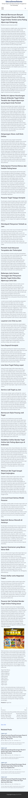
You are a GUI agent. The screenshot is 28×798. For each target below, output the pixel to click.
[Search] (25, 8)
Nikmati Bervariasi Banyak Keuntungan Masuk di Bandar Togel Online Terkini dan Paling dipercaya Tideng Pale (14, 737)
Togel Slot (8, 702)
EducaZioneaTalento (14, 2)
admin (15, 25)
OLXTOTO (18, 794)
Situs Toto (3, 724)
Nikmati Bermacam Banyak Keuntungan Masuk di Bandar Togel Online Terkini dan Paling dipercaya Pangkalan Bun (13, 766)
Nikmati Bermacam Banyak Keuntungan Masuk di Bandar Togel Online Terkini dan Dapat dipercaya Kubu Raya (13, 780)
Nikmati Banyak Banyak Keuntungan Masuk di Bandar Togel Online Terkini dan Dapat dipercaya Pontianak (13, 751)
